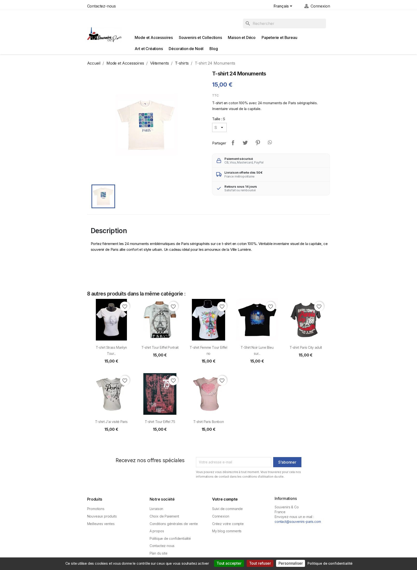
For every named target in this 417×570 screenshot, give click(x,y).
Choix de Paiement (164, 516)
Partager (233, 143)
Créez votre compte (228, 524)
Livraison (156, 509)
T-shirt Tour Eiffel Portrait (160, 347)
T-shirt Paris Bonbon (208, 422)
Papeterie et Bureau (279, 37)
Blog (213, 48)
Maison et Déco (242, 37)
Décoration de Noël (186, 48)
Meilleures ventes (101, 524)
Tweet (245, 143)
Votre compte (225, 499)
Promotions (95, 509)
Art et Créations (149, 48)
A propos (157, 531)
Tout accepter (229, 563)
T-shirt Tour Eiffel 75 (160, 422)
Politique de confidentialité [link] (330, 563)
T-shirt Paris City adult (306, 347)
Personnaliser (290, 563)
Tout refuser (260, 563)
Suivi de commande (227, 509)
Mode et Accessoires (154, 37)
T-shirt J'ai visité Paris (111, 422)
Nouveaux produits (102, 516)
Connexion (220, 516)
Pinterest (258, 143)
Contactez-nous (101, 6)
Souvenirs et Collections (200, 37)
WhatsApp (270, 143)
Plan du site (158, 553)
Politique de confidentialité (170, 538)
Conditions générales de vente (174, 524)
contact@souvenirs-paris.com (298, 521)
